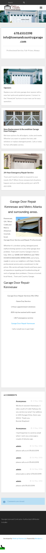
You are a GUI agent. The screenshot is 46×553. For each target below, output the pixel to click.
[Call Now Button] (2, 548)
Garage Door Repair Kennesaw (23, 323)
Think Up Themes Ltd (19, 538)
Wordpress (38, 538)
